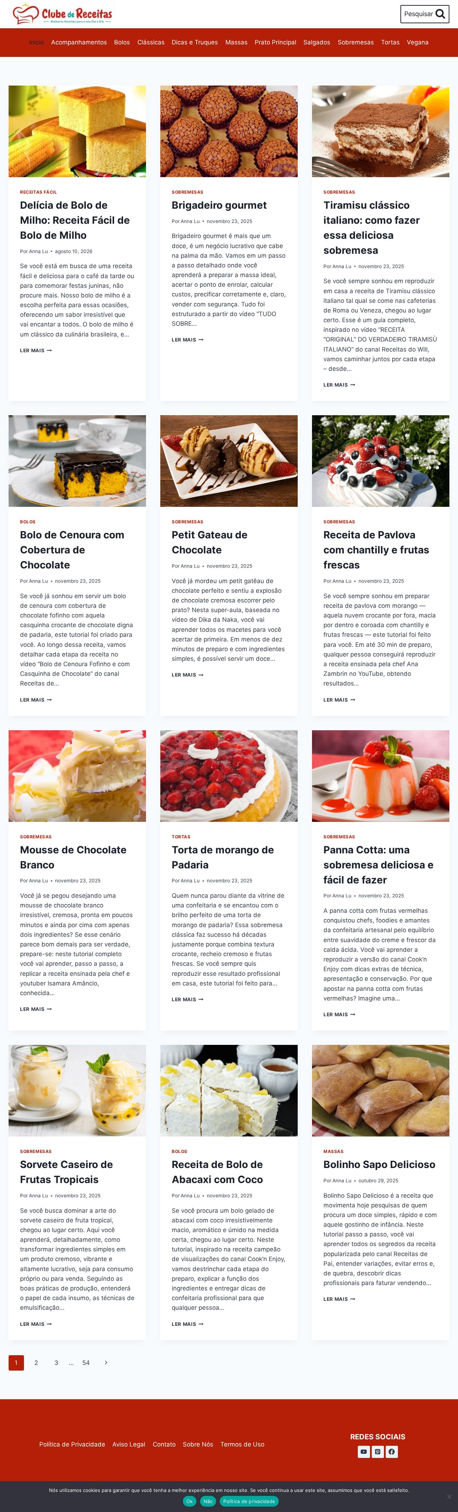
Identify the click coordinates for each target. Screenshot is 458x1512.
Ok (189, 1501)
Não (208, 1501)
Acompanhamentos (79, 42)
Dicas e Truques (195, 42)
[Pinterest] (378, 1452)
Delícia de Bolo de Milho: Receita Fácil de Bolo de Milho (75, 220)
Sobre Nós (198, 1444)
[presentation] (77, 131)
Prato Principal (275, 42)
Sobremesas (356, 42)
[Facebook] (392, 1452)
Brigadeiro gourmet (219, 205)
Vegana (418, 42)
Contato (164, 1444)
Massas (236, 42)
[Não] (449, 1496)
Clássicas (151, 42)
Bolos (122, 42)
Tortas (390, 42)
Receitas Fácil (38, 192)
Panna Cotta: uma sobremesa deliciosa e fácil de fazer (378, 865)
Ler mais (36, 350)
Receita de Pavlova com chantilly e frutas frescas (376, 550)
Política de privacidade (249, 1501)
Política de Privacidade (72, 1444)
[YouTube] (364, 1452)
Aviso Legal (128, 1444)
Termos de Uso (242, 1444)
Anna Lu (38, 251)
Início (36, 42)
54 (86, 1362)
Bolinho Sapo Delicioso (379, 1164)
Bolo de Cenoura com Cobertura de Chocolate (72, 550)
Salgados (316, 42)
